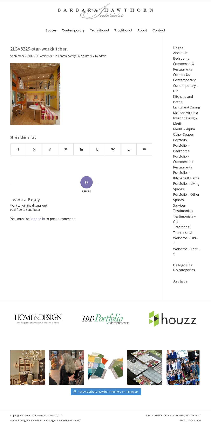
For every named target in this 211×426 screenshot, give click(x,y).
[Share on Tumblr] (97, 149)
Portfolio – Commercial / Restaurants (183, 161)
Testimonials (183, 210)
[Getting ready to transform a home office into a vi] (105, 367)
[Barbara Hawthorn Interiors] (105, 12)
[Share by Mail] (144, 149)
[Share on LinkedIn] (81, 149)
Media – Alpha (184, 129)
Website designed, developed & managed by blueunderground (45, 420)
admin (102, 56)
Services (179, 205)
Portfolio (180, 140)
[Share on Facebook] (18, 149)
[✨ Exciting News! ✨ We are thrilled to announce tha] (144, 367)
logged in (37, 219)
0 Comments (44, 56)
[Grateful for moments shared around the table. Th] (27, 367)
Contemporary (67, 56)
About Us (180, 53)
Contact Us (181, 74)
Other (88, 56)
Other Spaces (183, 134)
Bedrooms (181, 58)
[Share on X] (34, 149)
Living (80, 56)
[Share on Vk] (113, 149)
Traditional (181, 227)
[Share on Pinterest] (65, 149)
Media (178, 123)
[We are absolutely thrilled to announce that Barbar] (66, 367)
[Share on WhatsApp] (50, 149)
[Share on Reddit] (128, 149)
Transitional (182, 232)
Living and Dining (186, 107)
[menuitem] (51, 30)
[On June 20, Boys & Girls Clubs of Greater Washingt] (183, 367)
